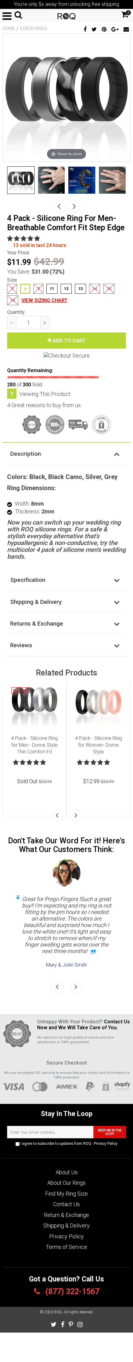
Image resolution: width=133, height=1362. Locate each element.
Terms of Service (66, 1247)
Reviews (21, 645)
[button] (24, 238)
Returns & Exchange (36, 623)
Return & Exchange (66, 1215)
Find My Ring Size (66, 1193)
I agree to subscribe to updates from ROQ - (68, 1143)
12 (66, 288)
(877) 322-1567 (71, 1291)
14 (94, 288)
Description (25, 453)
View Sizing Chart (44, 300)
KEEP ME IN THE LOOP (110, 1132)
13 (80, 288)
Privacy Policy (106, 1143)
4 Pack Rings (33, 28)
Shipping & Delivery (36, 601)
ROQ (58, 1312)
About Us (67, 1172)
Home (8, 28)
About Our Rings (66, 1183)
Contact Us (66, 1204)
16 (13, 300)
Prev (59, 206)
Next (74, 206)
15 (109, 288)
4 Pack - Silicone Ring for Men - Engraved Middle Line (99, 745)
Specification (27, 579)
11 (52, 288)
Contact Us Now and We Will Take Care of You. (83, 1024)
